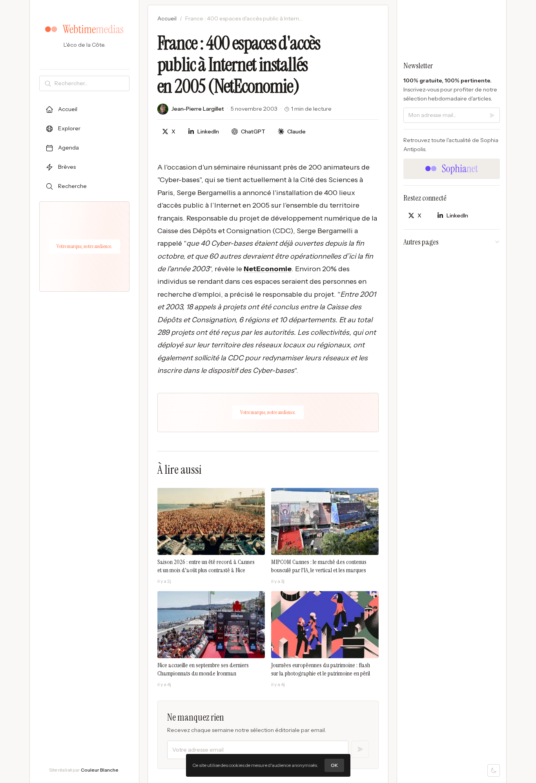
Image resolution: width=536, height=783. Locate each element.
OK (334, 765)
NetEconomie (268, 269)
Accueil (167, 18)
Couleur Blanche (100, 770)
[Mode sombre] (493, 770)
